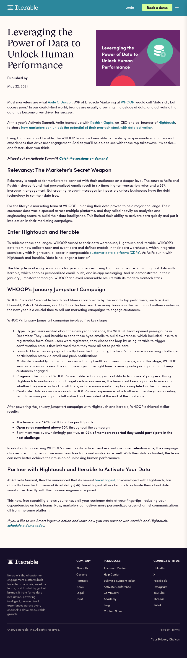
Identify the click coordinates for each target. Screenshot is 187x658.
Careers (81, 574)
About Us (82, 568)
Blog (107, 605)
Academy (110, 599)
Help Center (111, 574)
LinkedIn (158, 568)
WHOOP (127, 102)
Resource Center (115, 568)
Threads (158, 599)
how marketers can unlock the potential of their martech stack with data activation (86, 127)
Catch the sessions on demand (83, 158)
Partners (82, 580)
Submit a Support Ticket (119, 580)
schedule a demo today (25, 525)
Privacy (164, 629)
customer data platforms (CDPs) (115, 252)
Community (111, 593)
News (80, 587)
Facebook (160, 580)
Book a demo (157, 7)
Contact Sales (113, 611)
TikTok (157, 605)
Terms (176, 629)
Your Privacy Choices (165, 639)
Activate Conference (117, 587)
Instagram (160, 587)
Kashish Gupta (101, 122)
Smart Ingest (105, 480)
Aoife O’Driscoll (60, 102)
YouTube (159, 593)
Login (129, 7)
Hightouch (166, 122)
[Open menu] (180, 7)
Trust (79, 599)
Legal (80, 593)
